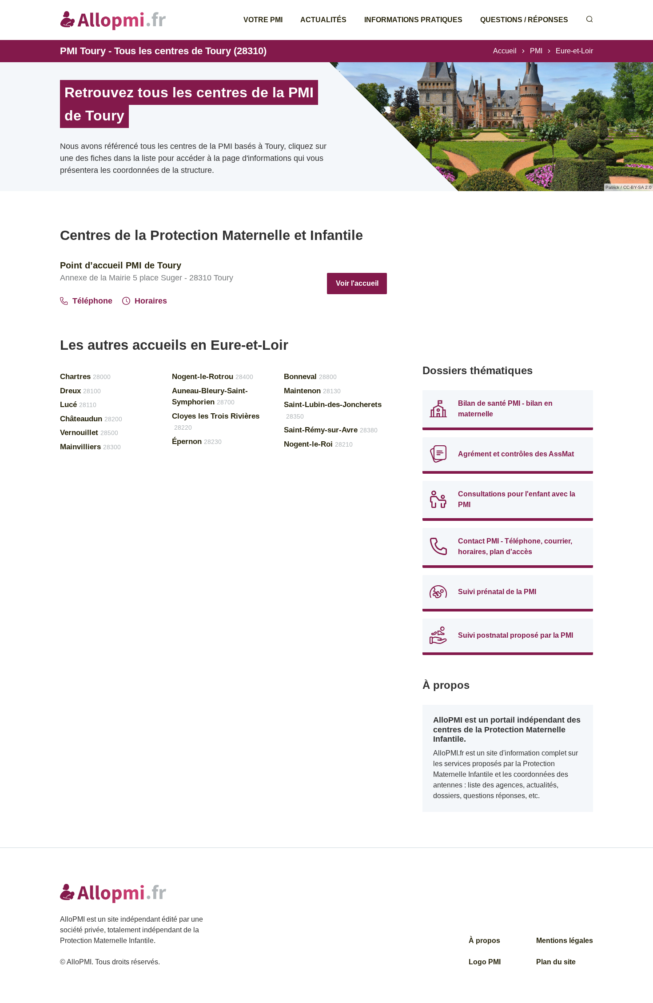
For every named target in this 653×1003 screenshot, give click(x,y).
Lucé (78, 404)
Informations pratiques (413, 20)
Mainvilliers (90, 447)
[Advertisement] (507, 289)
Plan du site (556, 962)
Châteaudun (91, 419)
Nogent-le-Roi (318, 444)
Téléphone (92, 300)
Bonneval (310, 376)
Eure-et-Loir (574, 51)
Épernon (197, 441)
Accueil (505, 51)
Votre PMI (263, 20)
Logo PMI (485, 962)
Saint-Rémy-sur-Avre (331, 430)
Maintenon (312, 391)
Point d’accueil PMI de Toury (120, 265)
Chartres (85, 376)
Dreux (80, 391)
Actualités (323, 20)
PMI (536, 51)
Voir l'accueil (357, 283)
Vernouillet (89, 432)
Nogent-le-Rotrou (212, 376)
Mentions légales (564, 940)
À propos (484, 940)
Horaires (151, 300)
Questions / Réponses (524, 20)
